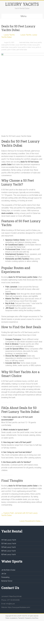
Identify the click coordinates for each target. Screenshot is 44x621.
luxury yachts (13, 47)
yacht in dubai (11, 49)
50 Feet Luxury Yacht (8, 543)
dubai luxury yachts (36, 42)
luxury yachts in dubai (24, 47)
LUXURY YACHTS (22, 4)
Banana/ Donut (6, 581)
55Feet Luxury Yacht (8, 547)
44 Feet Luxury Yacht (8, 540)
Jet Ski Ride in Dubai (8, 570)
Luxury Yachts (9, 35)
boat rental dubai (24, 42)
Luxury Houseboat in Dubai (31, 521)
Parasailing (5, 577)
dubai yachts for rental (8, 45)
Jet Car (3, 574)
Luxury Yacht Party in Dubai (23, 45)
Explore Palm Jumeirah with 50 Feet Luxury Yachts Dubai (19, 514)
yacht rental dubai (21, 49)
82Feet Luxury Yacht (8, 554)
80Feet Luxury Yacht (8, 551)
